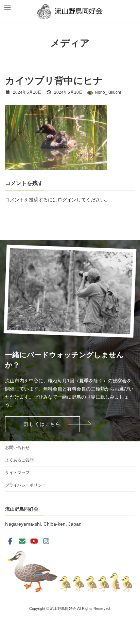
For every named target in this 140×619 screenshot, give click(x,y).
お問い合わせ (17, 447)
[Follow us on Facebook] (10, 541)
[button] (42, 424)
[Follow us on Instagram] (46, 541)
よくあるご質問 (19, 460)
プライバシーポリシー (25, 485)
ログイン (66, 199)
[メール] (22, 541)
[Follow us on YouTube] (34, 541)
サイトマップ (17, 472)
